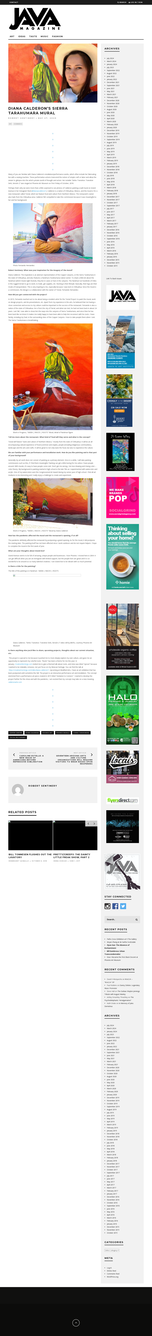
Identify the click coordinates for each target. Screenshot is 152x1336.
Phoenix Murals (63, 732)
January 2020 (112, 127)
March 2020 (111, 121)
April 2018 (110, 184)
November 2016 (113, 233)
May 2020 (110, 115)
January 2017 (112, 226)
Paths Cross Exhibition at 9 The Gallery (122, 939)
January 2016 (112, 257)
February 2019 (112, 160)
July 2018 (110, 175)
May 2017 (110, 215)
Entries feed (111, 1271)
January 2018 (112, 193)
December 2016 (113, 230)
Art (12, 36)
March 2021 (111, 94)
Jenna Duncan (60, 861)
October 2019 (112, 136)
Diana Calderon (32, 732)
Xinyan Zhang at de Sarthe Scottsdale (121, 942)
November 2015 (113, 263)
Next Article (80, 753)
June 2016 (110, 242)
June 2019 (110, 148)
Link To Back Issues (114, 278)
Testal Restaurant (18, 737)
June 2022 (110, 76)
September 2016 (113, 239)
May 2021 (110, 91)
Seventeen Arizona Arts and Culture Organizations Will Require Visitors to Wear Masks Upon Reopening (74, 760)
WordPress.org (112, 1277)
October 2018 (112, 172)
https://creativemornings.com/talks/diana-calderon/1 (29, 670)
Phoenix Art (48, 732)
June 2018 (110, 178)
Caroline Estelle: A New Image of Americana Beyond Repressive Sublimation (28, 759)
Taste (33, 36)
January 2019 (112, 163)
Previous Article (27, 753)
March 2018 (111, 187)
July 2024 (110, 58)
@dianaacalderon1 (39, 191)
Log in (109, 1268)
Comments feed (113, 1274)
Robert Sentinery (21, 118)
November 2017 (113, 199)
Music (44, 36)
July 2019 (110, 145)
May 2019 (110, 151)
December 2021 (113, 82)
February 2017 (112, 223)
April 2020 (110, 118)
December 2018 (113, 166)
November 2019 (113, 133)
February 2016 (112, 254)
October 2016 (112, 236)
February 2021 (112, 97)
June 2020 (110, 112)
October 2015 (112, 266)
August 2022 (111, 73)
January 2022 (112, 79)
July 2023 (110, 67)
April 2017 (110, 218)
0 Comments (18, 123)
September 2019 (113, 139)
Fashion (57, 36)
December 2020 (113, 100)
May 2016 (110, 245)
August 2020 (111, 109)
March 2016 (111, 251)
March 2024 (111, 61)
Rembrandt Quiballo (19, 861)
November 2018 (113, 169)
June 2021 (110, 88)
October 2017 (112, 202)
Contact (14, 2)
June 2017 (110, 212)
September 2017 (113, 205)
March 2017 (111, 221)
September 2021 (113, 85)
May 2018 (110, 181)
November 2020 (113, 103)
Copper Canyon (16, 732)
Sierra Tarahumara (81, 732)
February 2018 (112, 190)
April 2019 (110, 154)
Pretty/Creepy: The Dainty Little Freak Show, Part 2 (71, 856)
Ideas (22, 36)
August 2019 (111, 142)
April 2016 (110, 248)
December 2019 (113, 130)
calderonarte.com (15, 682)
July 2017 (110, 208)
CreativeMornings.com (23, 664)
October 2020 (112, 106)
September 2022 (113, 70)
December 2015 (113, 260)
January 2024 (112, 64)
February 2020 (112, 124)
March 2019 (111, 157)
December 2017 (113, 197)
